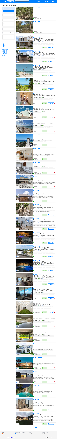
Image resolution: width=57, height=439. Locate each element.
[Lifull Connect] (6, 434)
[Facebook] (29, 434)
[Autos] (17, 434)
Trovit (2, 4)
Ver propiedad (50, 18)
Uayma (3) (3, 46)
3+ (10, 28)
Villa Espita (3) (4, 55)
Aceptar (47, 437)
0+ (3, 28)
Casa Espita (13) (4, 50)
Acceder (52, 1)
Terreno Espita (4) (4, 52)
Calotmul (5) (3, 43)
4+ (13, 28)
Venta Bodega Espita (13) (5, 49)
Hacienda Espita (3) (4, 54)
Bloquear (50, 437)
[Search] (27, 1)
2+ (8, 28)
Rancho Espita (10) (4, 51)
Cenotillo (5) (3, 44)
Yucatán (5, 4)
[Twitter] (31, 434)
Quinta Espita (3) (4, 53)
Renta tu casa (46, 1)
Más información (13, 437)
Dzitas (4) (3, 45)
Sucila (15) (3, 42)
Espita (8, 4)
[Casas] (16, 434)
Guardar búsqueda (8, 10)
